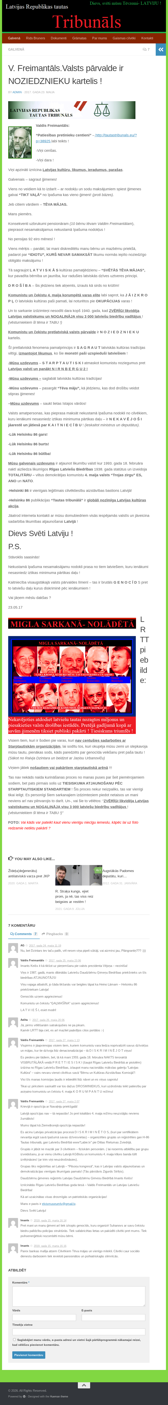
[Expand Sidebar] (161, 49)
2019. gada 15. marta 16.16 (50, 1245)
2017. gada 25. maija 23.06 (65, 960)
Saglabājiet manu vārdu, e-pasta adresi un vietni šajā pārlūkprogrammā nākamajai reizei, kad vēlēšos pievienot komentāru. (76, 1342)
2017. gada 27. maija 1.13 (64, 1040)
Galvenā (14, 38)
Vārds (16, 1310)
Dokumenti (59, 38)
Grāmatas (79, 38)
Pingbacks (57, 934)
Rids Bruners (35, 38)
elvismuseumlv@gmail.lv (58, 1203)
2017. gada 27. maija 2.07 (64, 1101)
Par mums (99, 38)
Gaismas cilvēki (124, 38)
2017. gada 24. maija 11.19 (45, 945)
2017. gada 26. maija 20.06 (48, 1020)
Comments (25, 934)
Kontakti (147, 38)
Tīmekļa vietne (22, 1324)
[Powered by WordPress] (24, 1396)
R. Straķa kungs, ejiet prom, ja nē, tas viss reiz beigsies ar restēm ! (74, 896)
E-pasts (87, 1310)
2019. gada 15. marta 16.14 (50, 1220)
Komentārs (20, 1282)
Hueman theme (59, 1396)
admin (17, 92)
